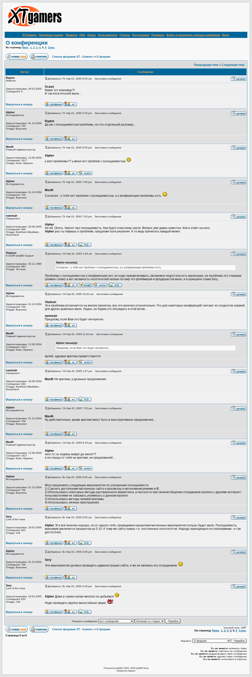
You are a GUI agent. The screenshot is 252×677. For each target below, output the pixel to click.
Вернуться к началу (19, 104)
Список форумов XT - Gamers (72, 56)
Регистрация (140, 34)
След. (51, 47)
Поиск (91, 34)
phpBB (118, 668)
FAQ (82, 34)
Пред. (25, 47)
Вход (225, 34)
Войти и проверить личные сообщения (193, 34)
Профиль (157, 34)
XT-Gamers (29, 34)
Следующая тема (233, 64)
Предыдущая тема (206, 64)
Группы (125, 34)
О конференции (27, 43)
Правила (71, 34)
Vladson (131, 670)
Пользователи (107, 34)
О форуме (103, 56)
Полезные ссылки (51, 34)
